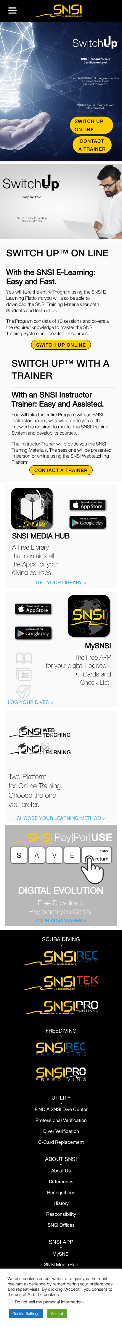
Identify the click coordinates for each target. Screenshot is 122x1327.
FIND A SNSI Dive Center (61, 1109)
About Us (61, 1170)
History (61, 1203)
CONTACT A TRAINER (92, 145)
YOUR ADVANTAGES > (61, 920)
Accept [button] (57, 1313)
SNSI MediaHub (61, 1264)
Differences (61, 1181)
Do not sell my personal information (49, 1301)
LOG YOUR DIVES (29, 702)
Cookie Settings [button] (25, 1313)
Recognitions (61, 1192)
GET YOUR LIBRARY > (61, 582)
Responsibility (61, 1214)
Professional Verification (61, 1120)
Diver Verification (61, 1131)
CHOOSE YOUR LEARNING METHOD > (61, 818)
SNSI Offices (61, 1225)
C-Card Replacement (61, 1142)
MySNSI (61, 1253)
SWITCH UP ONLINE (89, 125)
